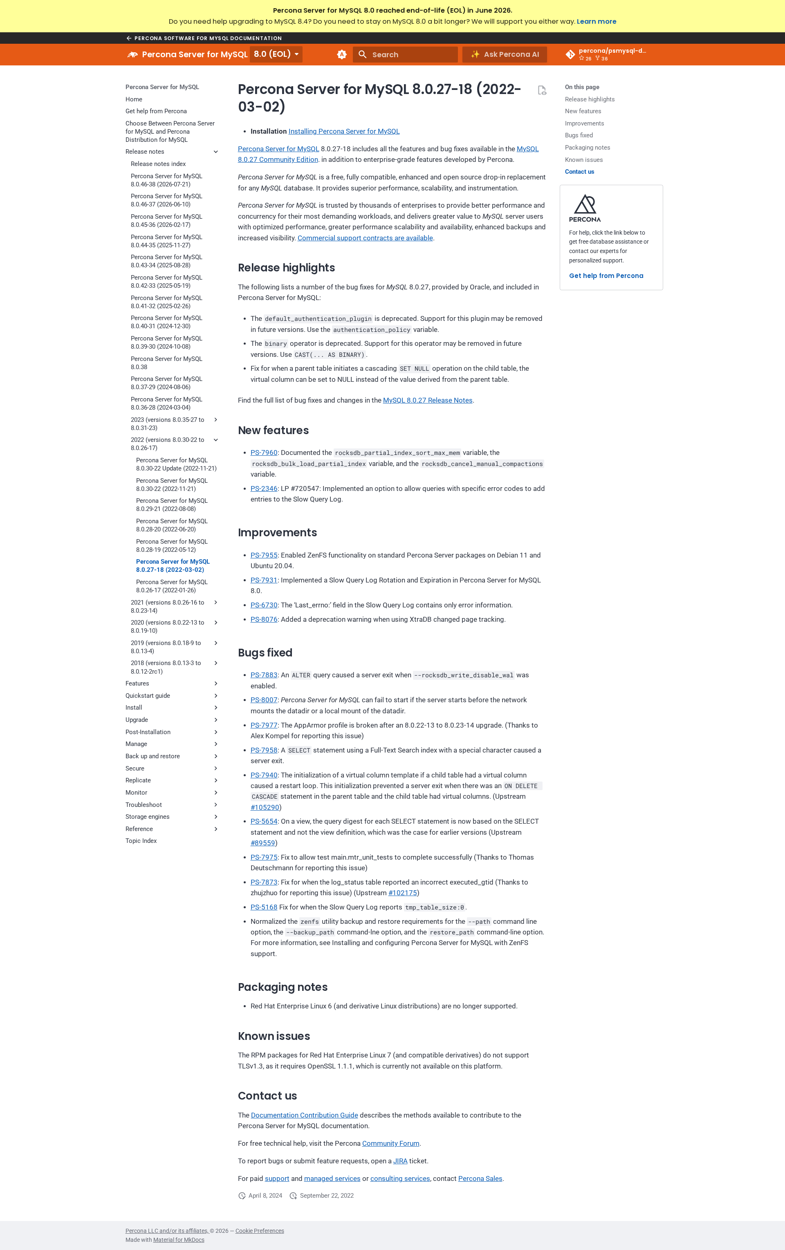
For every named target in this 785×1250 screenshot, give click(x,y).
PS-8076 (264, 619)
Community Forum (390, 1143)
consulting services (400, 1179)
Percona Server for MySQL (162, 87)
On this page (582, 87)
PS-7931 (264, 580)
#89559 (263, 843)
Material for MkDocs (178, 1240)
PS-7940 (264, 775)
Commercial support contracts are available (365, 238)
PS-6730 (264, 605)
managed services (332, 1179)
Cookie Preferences (260, 1231)
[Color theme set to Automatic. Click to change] (342, 55)
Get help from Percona (606, 275)
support (277, 1179)
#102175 (402, 893)
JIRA (400, 1161)
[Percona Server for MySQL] (132, 55)
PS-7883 (264, 675)
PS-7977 (264, 725)
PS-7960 (264, 453)
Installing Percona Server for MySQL (344, 131)
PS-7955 (264, 555)
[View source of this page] (541, 90)
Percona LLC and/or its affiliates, (168, 1231)
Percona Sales (480, 1179)
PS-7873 (264, 882)
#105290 (265, 807)
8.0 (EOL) (272, 54)
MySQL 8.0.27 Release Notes (428, 400)
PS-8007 (264, 700)
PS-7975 (264, 857)
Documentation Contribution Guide (304, 1115)
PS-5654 (264, 821)
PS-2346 (264, 489)
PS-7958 (264, 750)
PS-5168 (264, 907)
